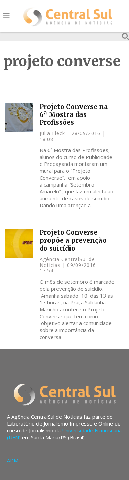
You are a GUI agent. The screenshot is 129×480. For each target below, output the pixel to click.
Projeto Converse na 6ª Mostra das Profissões (74, 114)
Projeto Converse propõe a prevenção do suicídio (73, 240)
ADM (12, 460)
